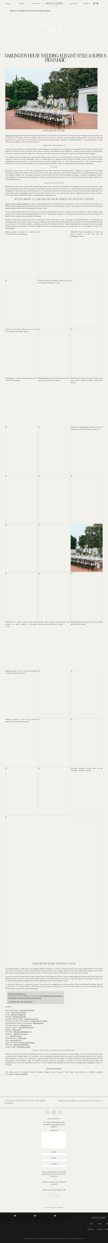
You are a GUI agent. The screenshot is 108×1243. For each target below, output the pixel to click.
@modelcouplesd (23, 1047)
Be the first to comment (54, 1207)
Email (54, 1158)
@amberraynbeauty (21, 1034)
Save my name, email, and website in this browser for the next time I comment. (54, 1174)
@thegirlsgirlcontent (26, 1027)
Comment (54, 1130)
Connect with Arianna (54, 1068)
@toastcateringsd (19, 1017)
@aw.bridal (22, 1038)
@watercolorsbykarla (27, 1042)
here (93, 153)
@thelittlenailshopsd (21, 1045)
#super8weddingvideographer (51, 996)
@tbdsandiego (38, 1023)
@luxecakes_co (16, 1040)
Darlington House (11, 135)
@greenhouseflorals (18, 1014)
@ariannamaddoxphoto (16, 994)
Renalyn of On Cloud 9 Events (16, 204)
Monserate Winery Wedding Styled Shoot (80, 1101)
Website (54, 1164)
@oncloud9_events (27, 1010)
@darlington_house (18, 1012)
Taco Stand (23, 193)
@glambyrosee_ (16, 1036)
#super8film (12, 998)
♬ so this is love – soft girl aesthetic (20, 1001)
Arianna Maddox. (21, 1074)
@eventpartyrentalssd (39, 1021)
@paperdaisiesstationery (23, 1032)
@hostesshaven (26, 1025)
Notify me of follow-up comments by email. (54, 1183)
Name (54, 1152)
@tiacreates (17, 1029)
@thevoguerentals (31, 1019)
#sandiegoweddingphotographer (30, 998)
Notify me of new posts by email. (54, 1190)
